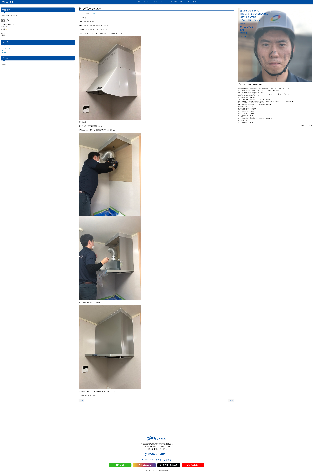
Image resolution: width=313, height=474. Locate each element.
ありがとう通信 (6, 48)
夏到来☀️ (4, 29)
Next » (231, 400)
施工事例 (4, 52)
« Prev (81, 400)
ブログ (94, 13)
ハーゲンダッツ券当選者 (9, 15)
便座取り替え (5, 20)
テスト (3, 34)
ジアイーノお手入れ (7, 25)
